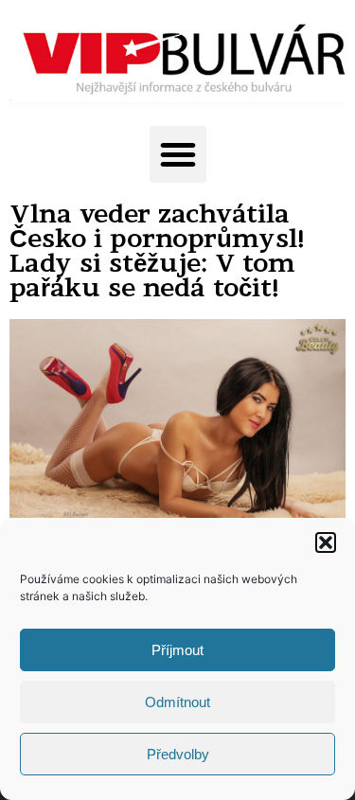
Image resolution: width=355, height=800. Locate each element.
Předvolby (178, 754)
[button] (325, 542)
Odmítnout (177, 702)
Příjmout (177, 650)
